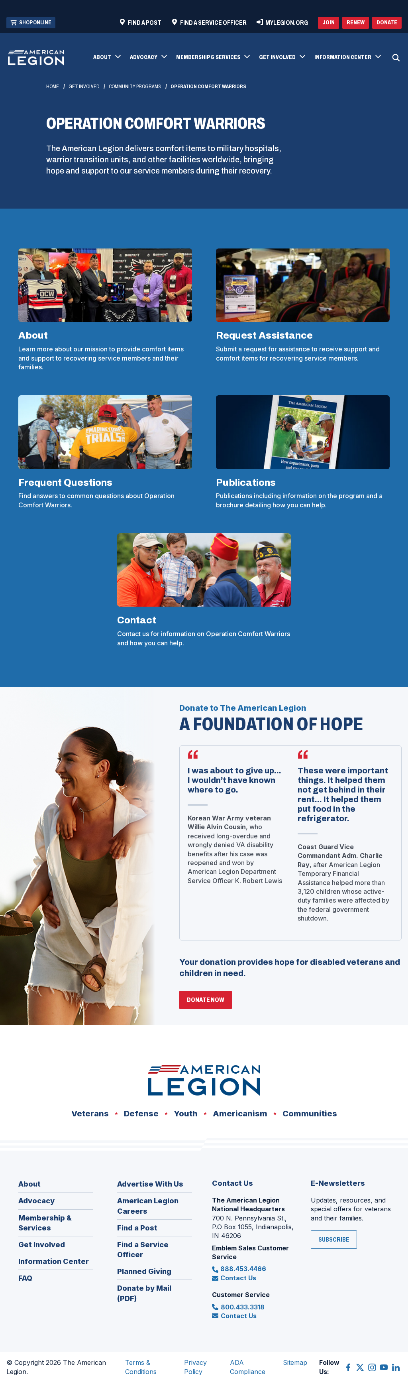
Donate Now (209, 1002)
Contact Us (238, 1278)
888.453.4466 (243, 1269)
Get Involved (84, 86)
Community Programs (135, 86)
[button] (106, 58)
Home (52, 86)
